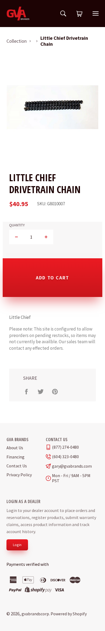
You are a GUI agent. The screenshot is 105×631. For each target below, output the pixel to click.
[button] (79, 14)
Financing (15, 457)
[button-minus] (16, 237)
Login (17, 544)
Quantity (17, 225)
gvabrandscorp (35, 613)
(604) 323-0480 (65, 456)
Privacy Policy (19, 474)
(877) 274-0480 (65, 447)
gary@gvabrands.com (72, 466)
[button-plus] (45, 237)
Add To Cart (52, 278)
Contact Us (16, 465)
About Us (14, 447)
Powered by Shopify (69, 613)
